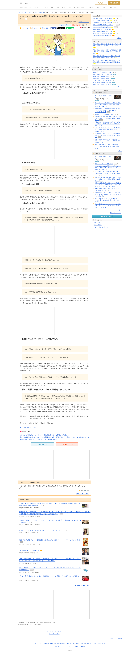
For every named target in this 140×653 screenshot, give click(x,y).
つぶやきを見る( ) (65, 25)
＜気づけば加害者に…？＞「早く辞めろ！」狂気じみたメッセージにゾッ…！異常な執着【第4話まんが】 (108, 140)
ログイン (101, 3)
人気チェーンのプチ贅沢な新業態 (102, 33)
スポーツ (91, 7)
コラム (105, 7)
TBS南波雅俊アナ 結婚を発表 (29, 550)
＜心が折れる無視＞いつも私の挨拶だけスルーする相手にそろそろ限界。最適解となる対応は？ (108, 118)
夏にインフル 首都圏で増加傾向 (102, 82)
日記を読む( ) (76, 25)
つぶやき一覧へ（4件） (82, 494)
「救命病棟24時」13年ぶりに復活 (103, 25)
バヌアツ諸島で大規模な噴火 (101, 20)
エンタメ (37, 7)
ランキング (96, 90)
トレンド (45, 7)
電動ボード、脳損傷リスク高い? (102, 84)
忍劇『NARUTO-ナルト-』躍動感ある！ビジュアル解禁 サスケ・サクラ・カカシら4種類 (49, 540)
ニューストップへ (54, 634)
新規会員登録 (114, 3)
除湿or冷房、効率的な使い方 (101, 76)
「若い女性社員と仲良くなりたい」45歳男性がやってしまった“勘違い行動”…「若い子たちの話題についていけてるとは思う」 (108, 184)
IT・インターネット (80, 7)
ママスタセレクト (84, 22)
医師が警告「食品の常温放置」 (102, 78)
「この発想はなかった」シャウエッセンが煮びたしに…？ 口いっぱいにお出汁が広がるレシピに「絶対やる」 (108, 205)
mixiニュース (29, 12)
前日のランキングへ (115, 213)
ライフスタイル (114, 7)
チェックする (26, 28)
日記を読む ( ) (67, 444)
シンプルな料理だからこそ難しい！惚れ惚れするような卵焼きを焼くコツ (44, 435)
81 (113, 82)
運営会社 (57, 646)
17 (116, 29)
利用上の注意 (98, 225)
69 (114, 84)
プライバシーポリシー (67, 646)
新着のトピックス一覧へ (82, 585)
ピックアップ (96, 16)
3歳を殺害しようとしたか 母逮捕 (102, 23)
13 (61, 514)
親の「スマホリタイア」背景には (102, 74)
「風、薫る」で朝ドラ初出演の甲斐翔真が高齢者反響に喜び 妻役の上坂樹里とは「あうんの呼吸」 (107, 51)
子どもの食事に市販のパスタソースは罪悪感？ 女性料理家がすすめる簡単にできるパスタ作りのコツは (54, 437)
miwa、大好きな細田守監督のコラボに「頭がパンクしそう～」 (40, 530)
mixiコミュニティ (78, 643)
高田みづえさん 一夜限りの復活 (102, 29)
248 (114, 74)
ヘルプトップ (98, 222)
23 (41, 505)
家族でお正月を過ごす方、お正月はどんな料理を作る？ (38, 439)
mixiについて (39, 643)
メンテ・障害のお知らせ (101, 227)
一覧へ (119, 38)
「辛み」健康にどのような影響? (102, 80)
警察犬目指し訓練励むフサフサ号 (102, 31)
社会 (52, 7)
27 (117, 22)
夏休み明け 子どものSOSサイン (102, 72)
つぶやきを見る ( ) (43, 444)
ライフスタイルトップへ (54, 631)
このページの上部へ (116, 638)
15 (114, 20)
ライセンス (53, 643)
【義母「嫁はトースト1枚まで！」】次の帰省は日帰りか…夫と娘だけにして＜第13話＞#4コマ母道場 (108, 194)
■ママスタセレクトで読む (28, 427)
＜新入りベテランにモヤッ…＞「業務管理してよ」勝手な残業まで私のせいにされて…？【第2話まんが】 (108, 129)
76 (113, 78)
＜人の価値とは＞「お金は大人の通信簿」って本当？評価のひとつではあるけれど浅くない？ (108, 135)
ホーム (21, 12)
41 (114, 80)
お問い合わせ (61, 643)
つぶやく (35, 28)
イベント (86, 643)
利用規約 (46, 643)
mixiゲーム (69, 643)
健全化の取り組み (80, 646)
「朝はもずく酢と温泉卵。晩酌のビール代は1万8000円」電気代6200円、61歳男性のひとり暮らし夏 (108, 123)
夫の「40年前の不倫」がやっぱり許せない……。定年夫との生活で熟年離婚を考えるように (108, 146)
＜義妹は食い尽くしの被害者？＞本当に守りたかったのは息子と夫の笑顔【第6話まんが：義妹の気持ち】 (108, 110)
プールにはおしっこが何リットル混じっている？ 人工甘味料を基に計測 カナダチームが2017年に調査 (108, 104)
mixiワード (101, 643)
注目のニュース (97, 67)
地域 (58, 7)
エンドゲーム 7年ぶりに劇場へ (102, 27)
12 (31, 570)
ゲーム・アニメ (66, 7)
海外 (98, 7)
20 (117, 24)
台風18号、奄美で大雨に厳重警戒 (102, 18)
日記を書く (45, 28)
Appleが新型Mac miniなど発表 (102, 35)
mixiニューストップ (25, 7)
